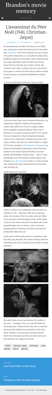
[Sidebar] (2, 18)
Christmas (34, 346)
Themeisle (43, 390)
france (15, 349)
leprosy (24, 349)
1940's (8, 346)
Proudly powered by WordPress (15, 390)
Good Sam (12, 53)
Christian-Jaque (20, 346)
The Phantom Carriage (33, 145)
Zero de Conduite (18, 161)
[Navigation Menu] (49, 18)
